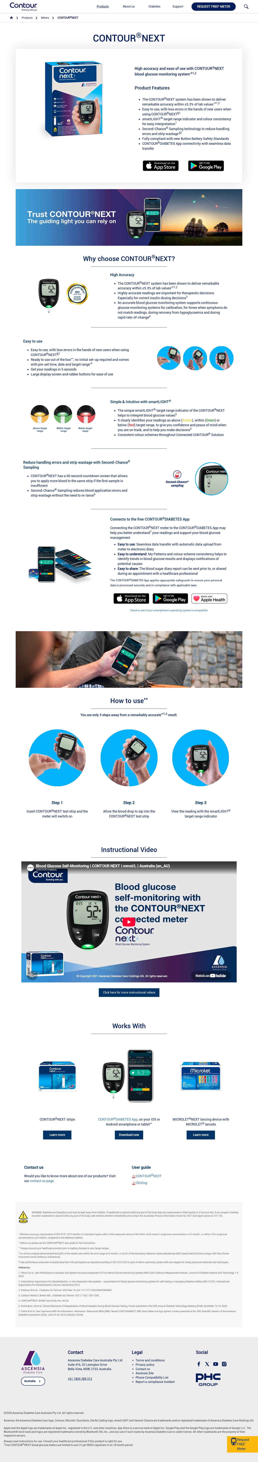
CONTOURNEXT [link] (149, 1176)
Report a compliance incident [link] (155, 1382)
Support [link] (177, 6)
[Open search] (246, 6)
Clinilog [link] (141, 1183)
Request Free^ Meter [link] (213, 6)
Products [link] (103, 6)
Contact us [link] (143, 1369)
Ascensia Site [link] (145, 1373)
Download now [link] (129, 1135)
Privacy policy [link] (145, 1364)
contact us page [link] (42, 1181)
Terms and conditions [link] (150, 1360)
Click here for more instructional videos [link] (129, 992)
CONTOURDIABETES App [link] (117, 1119)
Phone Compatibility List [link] (152, 1377)
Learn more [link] (57, 1135)
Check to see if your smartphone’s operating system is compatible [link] (169, 610)
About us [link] (129, 6)
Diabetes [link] (154, 6)
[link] (21, 6)
